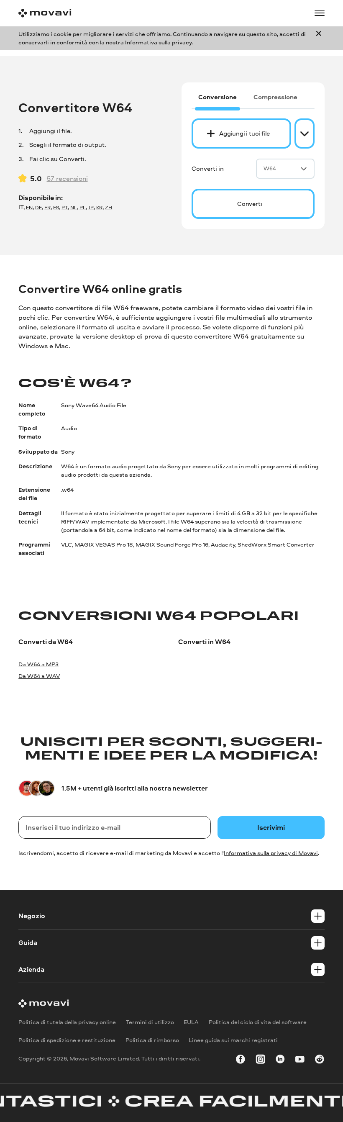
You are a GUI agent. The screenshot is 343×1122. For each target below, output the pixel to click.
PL (82, 207)
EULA (191, 1022)
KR (99, 207)
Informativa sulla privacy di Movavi (271, 853)
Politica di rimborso (152, 1040)
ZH (108, 207)
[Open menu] (320, 13)
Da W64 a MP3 (38, 664)
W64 (270, 168)
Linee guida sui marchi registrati (233, 1040)
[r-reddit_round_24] (320, 1060)
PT (64, 207)
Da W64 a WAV (39, 676)
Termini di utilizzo (150, 1022)
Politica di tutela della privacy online (67, 1022)
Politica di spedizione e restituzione (66, 1040)
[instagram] (261, 1060)
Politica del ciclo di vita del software (258, 1022)
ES (56, 207)
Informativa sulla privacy (158, 42)
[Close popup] (319, 38)
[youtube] (300, 1060)
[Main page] (44, 13)
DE (38, 207)
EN (29, 207)
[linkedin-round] (280, 1060)
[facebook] (240, 1060)
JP (91, 207)
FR (47, 207)
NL (73, 207)
